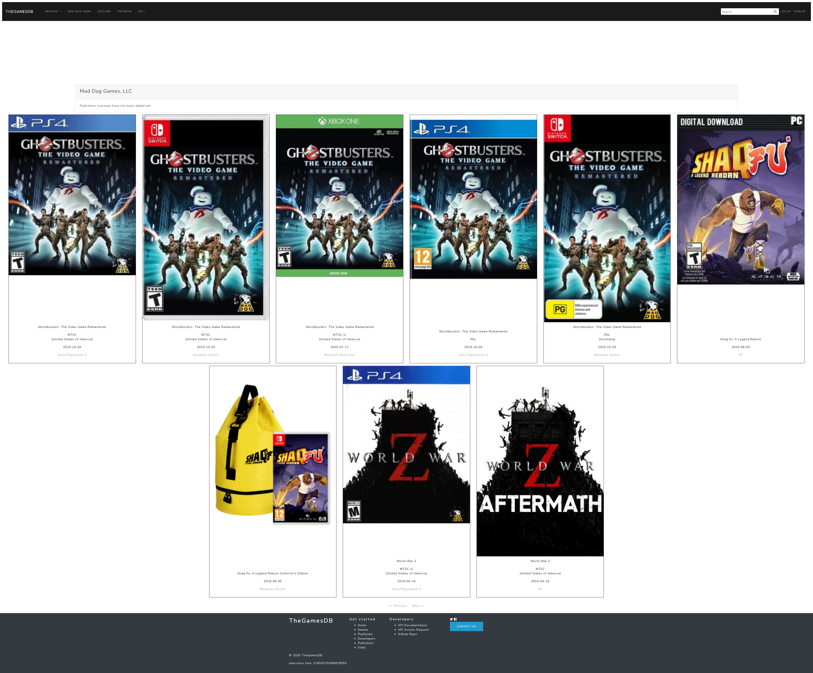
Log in (786, 11)
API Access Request (413, 630)
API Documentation (412, 625)
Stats (362, 647)
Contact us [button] (466, 626)
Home (362, 625)
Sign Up (800, 11)
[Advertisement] (406, 52)
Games (363, 630)
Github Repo (407, 634)
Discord (104, 11)
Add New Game (79, 11)
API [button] (141, 11)
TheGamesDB (19, 11)
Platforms (365, 634)
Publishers (366, 643)
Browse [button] (52, 11)
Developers (366, 639)
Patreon (124, 11)
